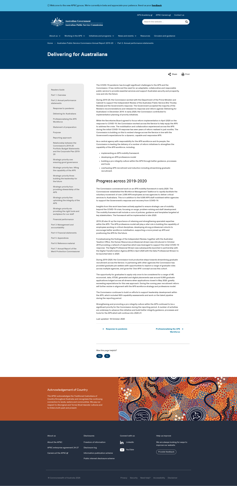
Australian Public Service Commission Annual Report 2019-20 (85, 43)
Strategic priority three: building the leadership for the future (65, 179)
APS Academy (144, 15)
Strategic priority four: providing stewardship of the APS (66, 190)
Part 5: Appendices (60, 238)
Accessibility (159, 478)
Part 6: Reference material (63, 243)
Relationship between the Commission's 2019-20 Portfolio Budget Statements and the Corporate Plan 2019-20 (66, 148)
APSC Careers (163, 15)
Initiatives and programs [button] (100, 36)
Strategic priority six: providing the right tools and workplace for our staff (66, 211)
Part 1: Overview (58, 95)
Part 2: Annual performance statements (135, 43)
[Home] (76, 22)
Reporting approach (62, 138)
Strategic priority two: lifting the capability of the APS (66, 169)
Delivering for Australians (64, 114)
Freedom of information (94, 442)
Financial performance (63, 220)
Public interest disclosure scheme (99, 459)
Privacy (123, 478)
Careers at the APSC (57, 453)
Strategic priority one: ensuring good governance (65, 161)
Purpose (57, 133)
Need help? (145, 478)
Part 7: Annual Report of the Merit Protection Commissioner (65, 250)
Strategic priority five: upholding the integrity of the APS (66, 200)
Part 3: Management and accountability (62, 226)
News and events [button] (126, 36)
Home (50, 43)
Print (187, 74)
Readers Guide (57, 90)
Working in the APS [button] (73, 36)
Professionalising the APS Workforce (65, 120)
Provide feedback (166, 452)
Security (134, 478)
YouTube (130, 451)
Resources (145, 36)
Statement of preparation (64, 127)
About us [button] (53, 36)
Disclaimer (172, 478)
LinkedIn (130, 443)
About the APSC (54, 442)
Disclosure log (90, 448)
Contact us (179, 15)
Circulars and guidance (164, 36)
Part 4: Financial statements (64, 233)
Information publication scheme (98, 453)
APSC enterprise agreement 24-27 (63, 448)
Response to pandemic (63, 109)
